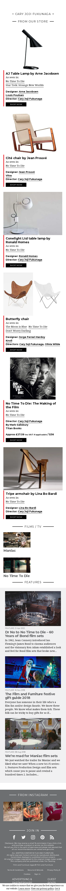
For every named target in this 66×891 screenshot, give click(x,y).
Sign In (37, 874)
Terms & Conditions (15, 870)
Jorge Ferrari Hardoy (32, 337)
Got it (57, 888)
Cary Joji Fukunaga (30, 98)
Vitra (9, 175)
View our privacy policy (42, 888)
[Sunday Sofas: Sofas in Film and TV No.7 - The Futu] (53, 811)
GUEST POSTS (52, 881)
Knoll (9, 340)
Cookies (27, 874)
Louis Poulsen (15, 95)
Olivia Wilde (52, 344)
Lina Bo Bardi (27, 507)
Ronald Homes (28, 256)
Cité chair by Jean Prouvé (26, 158)
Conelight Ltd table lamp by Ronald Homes (28, 240)
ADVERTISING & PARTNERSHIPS (22, 881)
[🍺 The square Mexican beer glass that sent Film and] (33, 811)
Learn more (24, 888)
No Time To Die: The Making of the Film (31, 405)
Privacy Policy (53, 870)
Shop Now (16, 104)
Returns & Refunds (35, 870)
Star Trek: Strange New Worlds (25, 85)
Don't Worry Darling (18, 330)
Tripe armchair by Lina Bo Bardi (31, 494)
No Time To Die (15, 81)
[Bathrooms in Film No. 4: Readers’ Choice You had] (13, 811)
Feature (9, 628)
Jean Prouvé (27, 172)
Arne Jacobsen (28, 91)
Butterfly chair (17, 319)
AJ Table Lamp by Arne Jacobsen (32, 73)
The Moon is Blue (16, 326)
